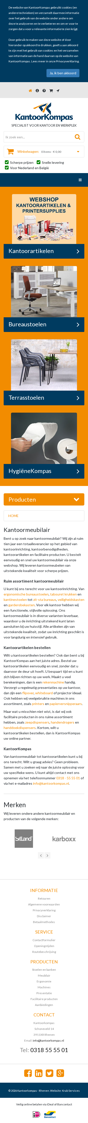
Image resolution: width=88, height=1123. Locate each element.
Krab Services (71, 1090)
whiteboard (44, 693)
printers (38, 704)
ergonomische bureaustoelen (26, 594)
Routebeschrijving (44, 952)
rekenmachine (53, 682)
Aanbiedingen (44, 1005)
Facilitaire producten (44, 999)
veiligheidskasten (71, 599)
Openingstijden (44, 946)
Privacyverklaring (67, 61)
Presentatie (44, 993)
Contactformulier (44, 940)
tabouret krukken (63, 594)
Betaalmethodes (44, 922)
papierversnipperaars (66, 704)
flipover (28, 693)
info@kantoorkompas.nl (51, 783)
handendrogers (62, 722)
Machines (44, 987)
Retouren (44, 898)
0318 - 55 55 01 (68, 778)
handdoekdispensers (20, 728)
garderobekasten (21, 605)
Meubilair (44, 975)
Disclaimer (44, 916)
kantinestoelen (15, 599)
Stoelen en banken (44, 969)
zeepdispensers (37, 722)
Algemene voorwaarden (44, 904)
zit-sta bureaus (44, 599)
